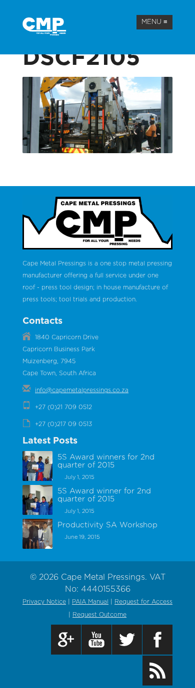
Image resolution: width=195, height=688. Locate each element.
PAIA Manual (90, 602)
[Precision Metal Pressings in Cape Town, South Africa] (46, 26)
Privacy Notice (44, 602)
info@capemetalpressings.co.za (81, 390)
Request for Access (143, 602)
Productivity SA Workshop (108, 525)
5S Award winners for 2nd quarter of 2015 (106, 461)
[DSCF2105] (97, 151)
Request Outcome (99, 615)
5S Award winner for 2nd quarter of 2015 (104, 495)
